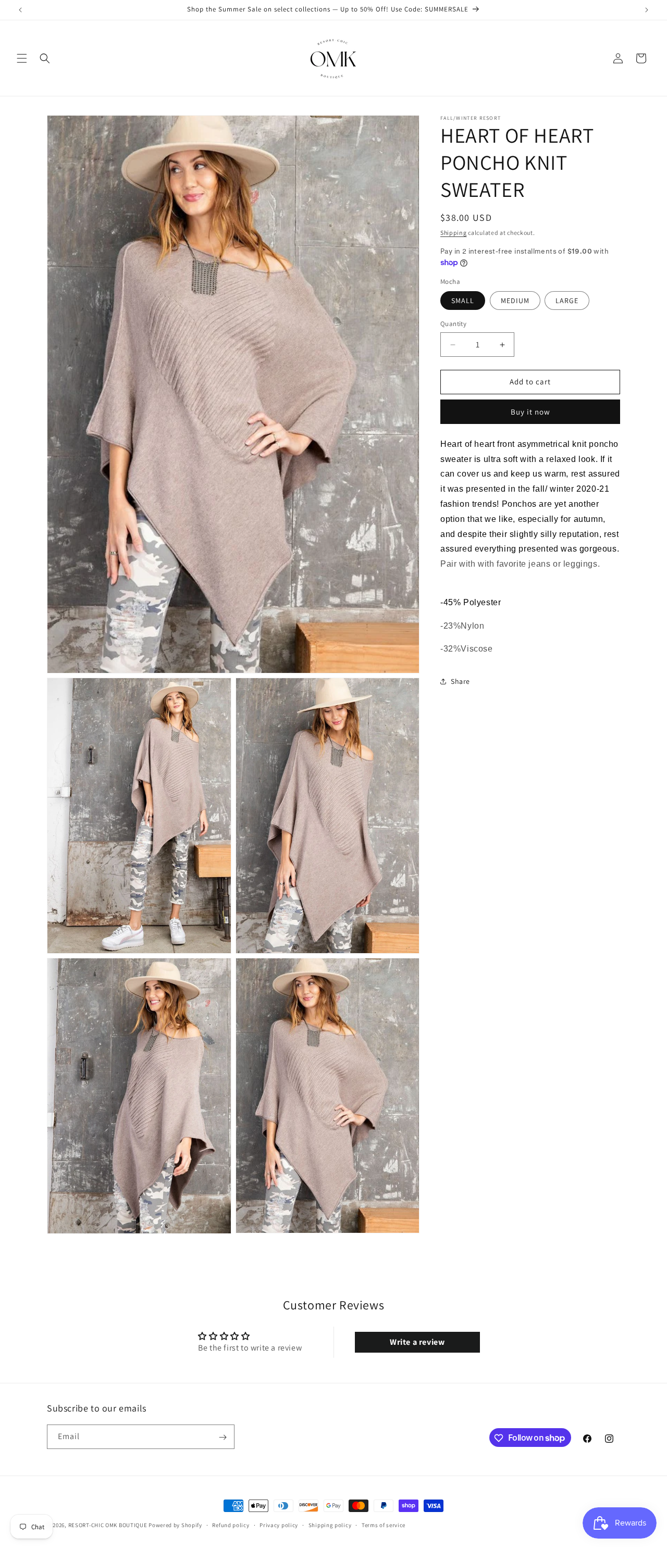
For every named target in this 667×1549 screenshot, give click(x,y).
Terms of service (383, 1524)
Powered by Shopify (175, 1525)
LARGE (566, 301)
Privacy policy (279, 1524)
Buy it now (530, 412)
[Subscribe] (222, 1437)
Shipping (453, 232)
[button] (21, 58)
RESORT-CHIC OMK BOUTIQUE (107, 1525)
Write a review (417, 1341)
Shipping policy (330, 1524)
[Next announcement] (646, 10)
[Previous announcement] (20, 10)
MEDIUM (515, 301)
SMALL (462, 301)
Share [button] (460, 681)
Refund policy (230, 1524)
